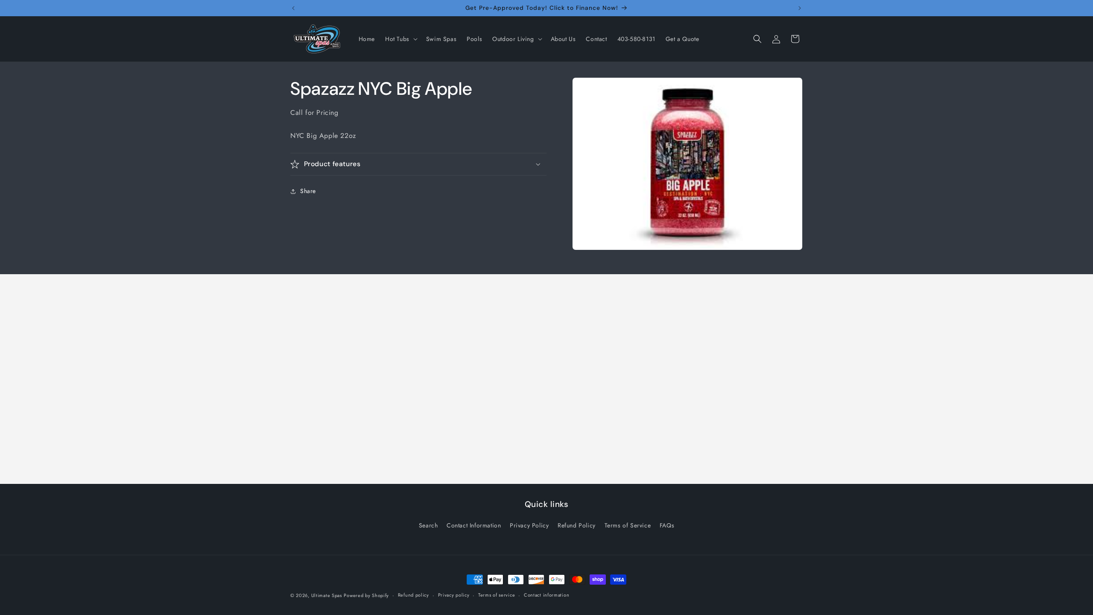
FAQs (667, 525)
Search (428, 525)
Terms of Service (628, 525)
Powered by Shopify (366, 595)
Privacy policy (454, 595)
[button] (400, 39)
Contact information (546, 595)
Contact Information (474, 525)
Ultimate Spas (326, 595)
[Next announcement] (799, 8)
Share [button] (308, 191)
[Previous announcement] (293, 8)
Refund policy (413, 595)
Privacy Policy (529, 525)
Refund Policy (577, 525)
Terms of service (496, 595)
